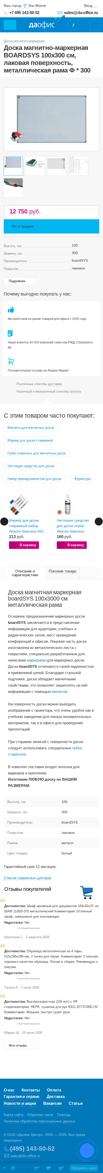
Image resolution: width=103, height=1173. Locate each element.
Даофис (47, 22)
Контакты (31, 1090)
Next (92, 119)
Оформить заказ (84, 1168)
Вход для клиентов (90, 6)
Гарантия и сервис (22, 1096)
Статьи (75, 1103)
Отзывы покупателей (27, 889)
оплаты (75, 391)
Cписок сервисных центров (27, 878)
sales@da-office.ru (81, 13)
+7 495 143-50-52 (24, 13)
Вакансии (52, 1103)
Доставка (56, 1096)
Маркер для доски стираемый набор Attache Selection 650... (27, 525)
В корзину (28, 545)
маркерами (36, 660)
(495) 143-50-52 (32, 1148)
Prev (10, 119)
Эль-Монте (37, 6)
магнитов (59, 691)
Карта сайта (14, 1115)
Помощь (64, 1115)
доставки (55, 384)
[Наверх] (4, 1168)
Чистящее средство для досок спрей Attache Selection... (73, 525)
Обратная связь (40, 1115)
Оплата (54, 1090)
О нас (9, 1090)
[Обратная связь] (13, 1168)
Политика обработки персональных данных (39, 1121)
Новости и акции (20, 1103)
